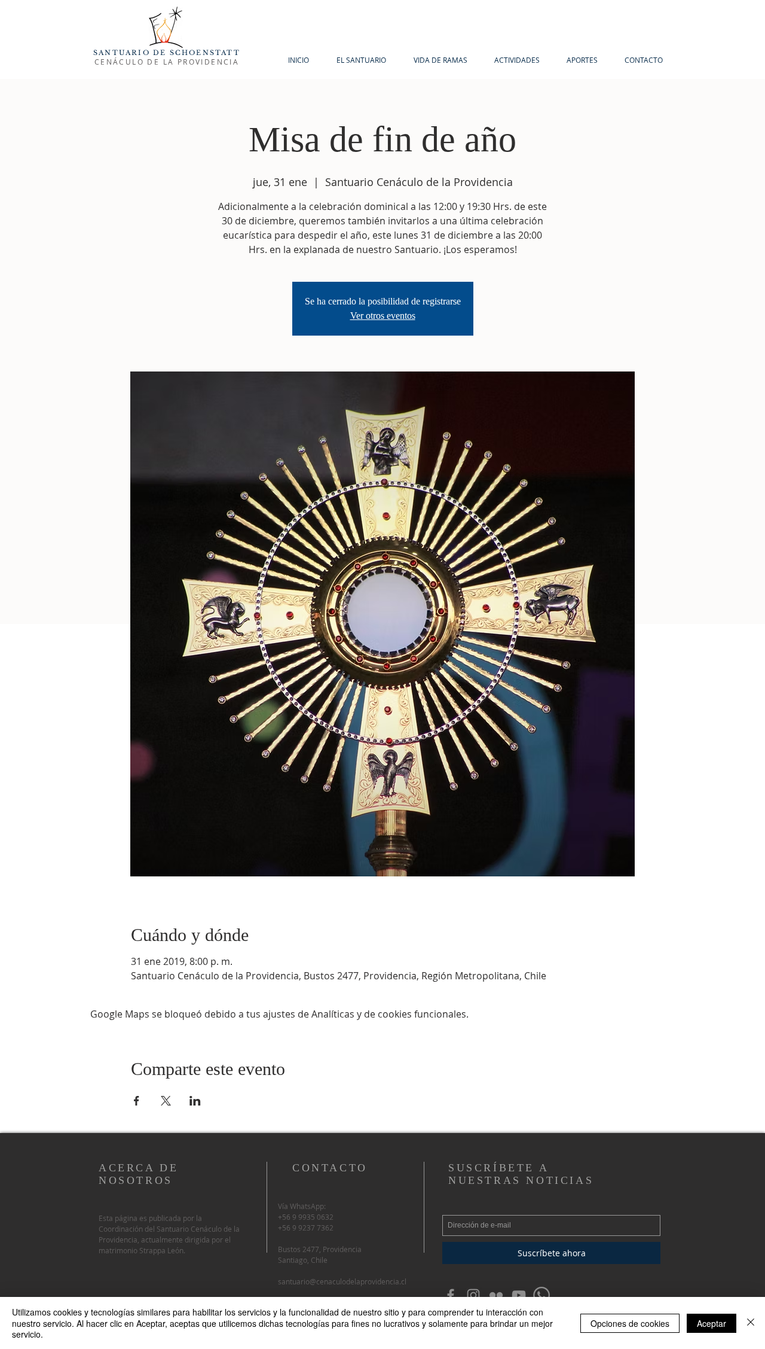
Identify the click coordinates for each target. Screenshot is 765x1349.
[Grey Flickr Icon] (496, 1295)
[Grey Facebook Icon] (450, 1295)
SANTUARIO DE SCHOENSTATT (166, 52)
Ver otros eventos (382, 315)
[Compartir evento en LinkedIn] (195, 1101)
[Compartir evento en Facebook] (136, 1101)
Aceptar (711, 1323)
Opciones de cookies (629, 1323)
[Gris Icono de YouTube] (518, 1295)
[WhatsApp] (541, 1295)
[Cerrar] (750, 1323)
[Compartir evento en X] (166, 1101)
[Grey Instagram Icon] (473, 1295)
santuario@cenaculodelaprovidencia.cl (342, 1281)
